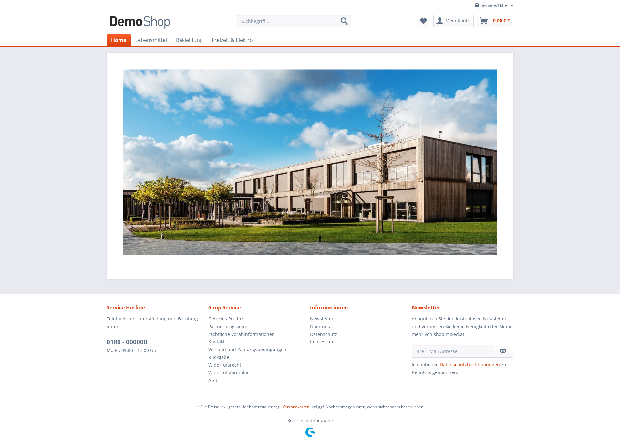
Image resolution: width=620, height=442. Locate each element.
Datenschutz (323, 334)
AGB (212, 380)
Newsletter (322, 319)
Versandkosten (296, 407)
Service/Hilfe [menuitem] (494, 5)
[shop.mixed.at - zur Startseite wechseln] (140, 23)
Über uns (320, 326)
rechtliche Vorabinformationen (241, 334)
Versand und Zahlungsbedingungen (247, 349)
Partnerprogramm (227, 326)
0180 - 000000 (127, 342)
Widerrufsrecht (224, 365)
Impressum (322, 342)
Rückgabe (218, 357)
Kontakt (216, 342)
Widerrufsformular (228, 373)
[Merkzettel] (423, 21)
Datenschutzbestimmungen (470, 364)
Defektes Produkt (226, 319)
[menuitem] (294, 21)
